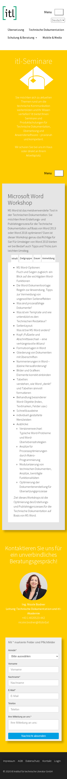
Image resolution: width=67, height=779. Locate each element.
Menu (48, 12)
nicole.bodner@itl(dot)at (33, 622)
